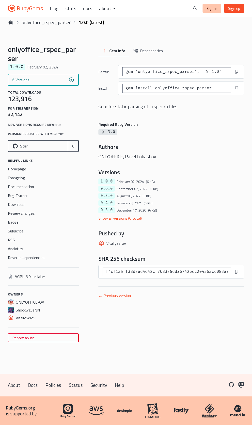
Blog (54, 8)
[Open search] (195, 8)
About (14, 385)
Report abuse (23, 338)
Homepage (17, 169)
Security (99, 385)
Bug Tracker (18, 195)
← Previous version (114, 295)
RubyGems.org (20, 407)
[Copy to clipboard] (236, 71)
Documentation (21, 187)
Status (76, 385)
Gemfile (104, 71)
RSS (11, 240)
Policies (53, 385)
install (102, 88)
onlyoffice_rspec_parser (46, 22)
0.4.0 (106, 202)
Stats (70, 8)
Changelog (16, 178)
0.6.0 (106, 188)
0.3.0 (106, 210)
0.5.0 (106, 195)
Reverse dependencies (26, 258)
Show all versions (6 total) (120, 218)
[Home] (11, 22)
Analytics (15, 249)
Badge (13, 222)
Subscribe (16, 231)
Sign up (234, 8)
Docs (87, 8)
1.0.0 (106, 181)
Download (16, 204)
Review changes (21, 213)
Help (119, 385)
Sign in (211, 8)
